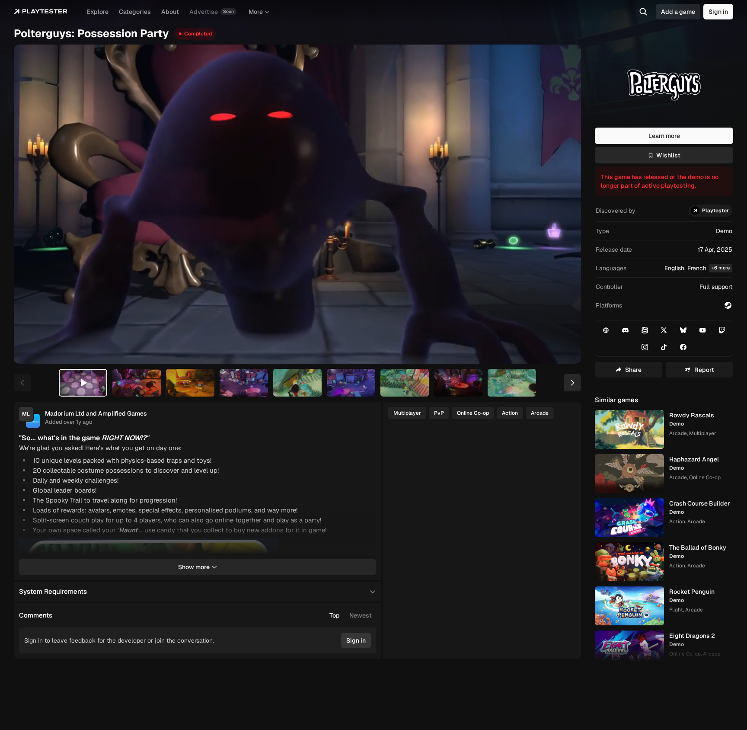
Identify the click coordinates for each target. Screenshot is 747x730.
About (170, 12)
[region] (297, 204)
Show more (194, 567)
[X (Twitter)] (664, 330)
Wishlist (668, 155)
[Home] (40, 11)
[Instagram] (644, 347)
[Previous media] (30, 204)
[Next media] (564, 204)
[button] (664, 268)
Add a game (678, 12)
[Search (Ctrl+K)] (643, 11)
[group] (350, 615)
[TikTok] (664, 347)
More (256, 12)
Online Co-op (473, 413)
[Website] (606, 330)
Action (510, 413)
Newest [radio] (360, 615)
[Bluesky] (683, 330)
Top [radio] (334, 615)
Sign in (718, 12)
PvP (439, 413)
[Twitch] (722, 330)
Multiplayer (407, 413)
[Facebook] (683, 347)
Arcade (540, 413)
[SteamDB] (644, 330)
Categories (135, 12)
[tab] (83, 383)
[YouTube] (703, 330)
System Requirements (53, 591)
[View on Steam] (728, 305)
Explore (97, 12)
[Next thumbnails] (572, 382)
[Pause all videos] (366, 548)
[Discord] (625, 330)
